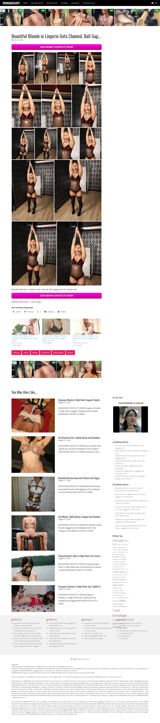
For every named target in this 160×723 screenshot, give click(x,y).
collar (126, 572)
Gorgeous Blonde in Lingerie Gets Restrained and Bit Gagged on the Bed (85, 338)
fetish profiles (121, 577)
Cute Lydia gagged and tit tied (95, 636)
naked (122, 600)
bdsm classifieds (122, 544)
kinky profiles (59, 352)
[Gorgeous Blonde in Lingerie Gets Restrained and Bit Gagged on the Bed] (87, 327)
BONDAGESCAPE (83, 659)
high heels (46, 352)
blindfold (116, 557)
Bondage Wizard (37, 3)
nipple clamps (119, 604)
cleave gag (118, 571)
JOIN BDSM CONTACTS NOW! (56, 47)
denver (35, 352)
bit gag (121, 554)
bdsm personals (122, 549)
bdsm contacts (117, 547)
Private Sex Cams (89, 3)
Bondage (64, 3)
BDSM (25, 3)
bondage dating (122, 564)
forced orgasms (119, 579)
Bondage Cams (125, 636)
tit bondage (121, 623)
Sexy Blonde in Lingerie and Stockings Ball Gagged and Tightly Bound (24, 338)
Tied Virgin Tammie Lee (93, 633)
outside (115, 606)
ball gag (16, 352)
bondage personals (118, 566)
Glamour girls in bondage (93, 638)
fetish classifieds (118, 575)
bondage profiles (118, 569)
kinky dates (122, 593)
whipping (124, 627)
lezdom (115, 601)
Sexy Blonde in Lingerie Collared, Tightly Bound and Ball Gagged (54, 337)
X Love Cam (123, 638)
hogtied (115, 588)
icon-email (153, 3)
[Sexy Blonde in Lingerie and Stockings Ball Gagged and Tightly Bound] (25, 327)
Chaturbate (75, 3)
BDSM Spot (18, 619)
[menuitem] (26, 3)
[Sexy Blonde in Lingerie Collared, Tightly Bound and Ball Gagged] (56, 327)
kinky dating (116, 595)
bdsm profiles (117, 552)
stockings (117, 620)
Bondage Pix (88, 619)
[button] (22, 68)
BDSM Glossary (52, 3)
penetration (122, 606)
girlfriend (118, 582)
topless (117, 627)
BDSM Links (53, 619)
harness (125, 582)
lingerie (70, 352)
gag (114, 582)
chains (26, 352)
